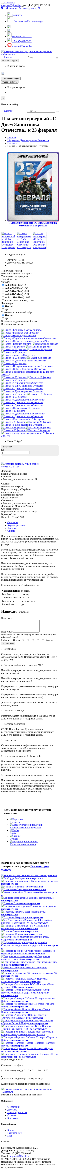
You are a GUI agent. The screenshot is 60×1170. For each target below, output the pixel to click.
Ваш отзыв (7, 631)
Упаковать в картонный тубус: (17, 312)
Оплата (11, 530)
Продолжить (8, 643)
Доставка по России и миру (28, 21)
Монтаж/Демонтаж (17, 1112)
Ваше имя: (6, 618)
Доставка (12, 528)
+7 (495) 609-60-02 (22, 41)
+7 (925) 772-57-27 (22, 36)
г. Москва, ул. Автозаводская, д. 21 (21, 8)
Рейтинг (5, 640)
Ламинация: (7, 303)
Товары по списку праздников (19, 74)
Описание (12, 522)
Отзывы (11, 1115)
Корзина (11, 1130)
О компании (13, 1107)
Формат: (5, 282)
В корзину (7, 447)
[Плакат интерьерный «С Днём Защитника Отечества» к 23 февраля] (8, 247)
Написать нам (14, 1133)
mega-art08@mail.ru (11, 5)
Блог (9, 1135)
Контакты (9, 2)
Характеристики (16, 525)
